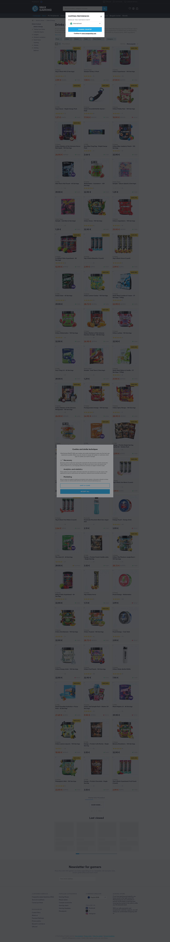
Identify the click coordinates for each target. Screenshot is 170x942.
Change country (85, 29)
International (77, 23)
